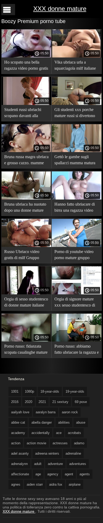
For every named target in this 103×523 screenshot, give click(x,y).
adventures (77, 464)
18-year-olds (49, 391)
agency (52, 474)
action (15, 443)
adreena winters (47, 453)
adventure (55, 464)
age (38, 474)
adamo (79, 443)
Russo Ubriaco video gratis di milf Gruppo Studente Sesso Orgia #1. (25, 255)
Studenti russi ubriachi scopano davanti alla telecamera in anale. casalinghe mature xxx (22, 113)
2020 (28, 402)
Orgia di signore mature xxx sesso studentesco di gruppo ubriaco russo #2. (75, 303)
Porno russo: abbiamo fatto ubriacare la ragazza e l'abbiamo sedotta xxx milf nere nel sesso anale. (76, 350)
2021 (42, 402)
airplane (75, 484)
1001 (14, 391)
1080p (29, 391)
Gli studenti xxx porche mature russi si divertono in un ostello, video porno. (76, 113)
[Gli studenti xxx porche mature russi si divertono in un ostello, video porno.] (76, 103)
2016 (14, 402)
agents (84, 474)
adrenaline (73, 453)
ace (59, 433)
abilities (64, 422)
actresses (60, 443)
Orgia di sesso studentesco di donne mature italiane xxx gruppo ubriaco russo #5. (26, 303)
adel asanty (20, 453)
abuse (80, 422)
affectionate (20, 474)
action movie (36, 443)
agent (69, 474)
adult (37, 464)
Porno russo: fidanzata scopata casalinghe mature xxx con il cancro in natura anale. (26, 350)
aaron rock (70, 412)
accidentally (40, 433)
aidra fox (55, 484)
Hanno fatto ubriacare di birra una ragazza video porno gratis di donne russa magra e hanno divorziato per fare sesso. (75, 208)
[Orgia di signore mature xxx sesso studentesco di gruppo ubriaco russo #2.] (76, 293)
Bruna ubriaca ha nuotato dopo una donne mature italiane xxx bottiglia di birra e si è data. (25, 208)
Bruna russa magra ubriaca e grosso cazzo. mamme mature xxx (26, 160)
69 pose (81, 402)
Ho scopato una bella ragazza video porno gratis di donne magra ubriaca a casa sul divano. (26, 66)
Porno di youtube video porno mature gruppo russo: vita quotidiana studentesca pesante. (73, 255)
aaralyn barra (45, 412)
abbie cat (18, 422)
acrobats (74, 433)
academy (18, 433)
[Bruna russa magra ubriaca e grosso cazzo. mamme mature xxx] (26, 151)
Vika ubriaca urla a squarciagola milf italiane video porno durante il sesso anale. (75, 66)
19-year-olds (74, 391)
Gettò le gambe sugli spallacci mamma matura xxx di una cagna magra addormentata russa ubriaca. (74, 160)
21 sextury (60, 402)
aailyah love (20, 412)
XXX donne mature (59, 8)
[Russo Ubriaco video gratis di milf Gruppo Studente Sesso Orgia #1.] (26, 245)
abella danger (41, 422)
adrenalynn (19, 464)
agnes (15, 484)
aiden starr (35, 484)
